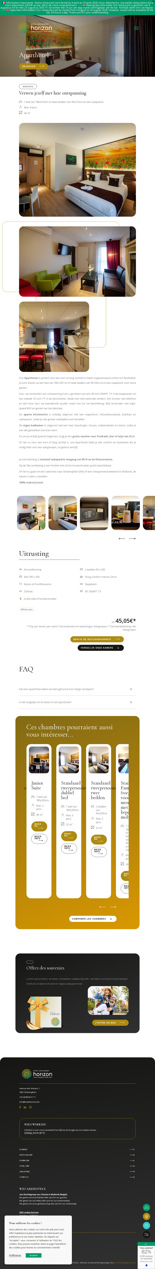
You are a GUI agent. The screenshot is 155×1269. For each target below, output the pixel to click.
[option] (92, 513)
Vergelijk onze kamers (97, 648)
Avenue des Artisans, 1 (29, 1090)
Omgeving (24, 1171)
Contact (24, 1177)
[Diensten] (146, 1234)
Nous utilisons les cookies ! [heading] (25, 1223)
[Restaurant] (146, 1216)
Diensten (24, 1160)
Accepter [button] (34, 1255)
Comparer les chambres (89, 919)
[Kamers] (146, 1207)
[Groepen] (146, 1225)
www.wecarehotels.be (31, 1228)
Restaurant (26, 1155)
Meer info (38, 837)
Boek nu (38, 825)
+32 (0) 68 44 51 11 (27, 1097)
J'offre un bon (105, 1023)
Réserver (29, 66)
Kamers (23, 1149)
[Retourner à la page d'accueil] (35, 28)
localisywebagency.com (125, 1262)
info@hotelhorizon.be (29, 1102)
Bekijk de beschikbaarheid (92, 639)
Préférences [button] (15, 1255)
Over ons (24, 1166)
